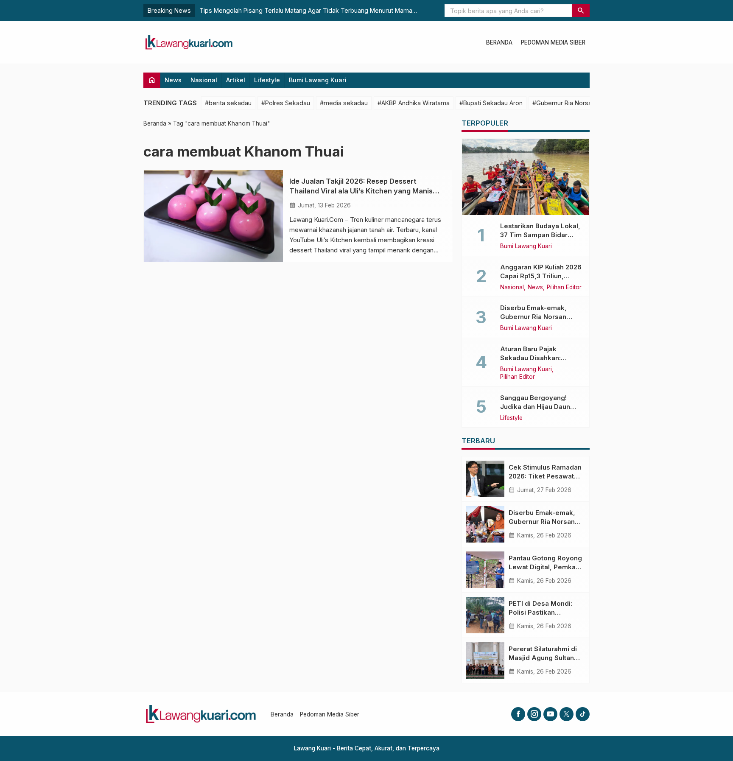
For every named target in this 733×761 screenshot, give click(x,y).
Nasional (203, 80)
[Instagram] (534, 714)
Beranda (499, 42)
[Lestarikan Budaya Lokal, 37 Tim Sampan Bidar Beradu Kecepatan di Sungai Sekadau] (525, 177)
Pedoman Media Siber (553, 42)
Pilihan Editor (564, 288)
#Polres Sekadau (285, 102)
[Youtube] (550, 714)
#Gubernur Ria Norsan (563, 102)
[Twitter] (567, 714)
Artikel (235, 80)
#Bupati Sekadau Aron (491, 102)
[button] (581, 10)
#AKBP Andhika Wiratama (414, 102)
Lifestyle (267, 80)
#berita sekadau (228, 102)
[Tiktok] (583, 714)
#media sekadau (344, 102)
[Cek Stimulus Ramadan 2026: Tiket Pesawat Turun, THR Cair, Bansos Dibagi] (485, 479)
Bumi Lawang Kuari (318, 80)
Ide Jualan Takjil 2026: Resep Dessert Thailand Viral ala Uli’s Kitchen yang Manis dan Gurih (361, 191)
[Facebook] (518, 714)
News (173, 80)
